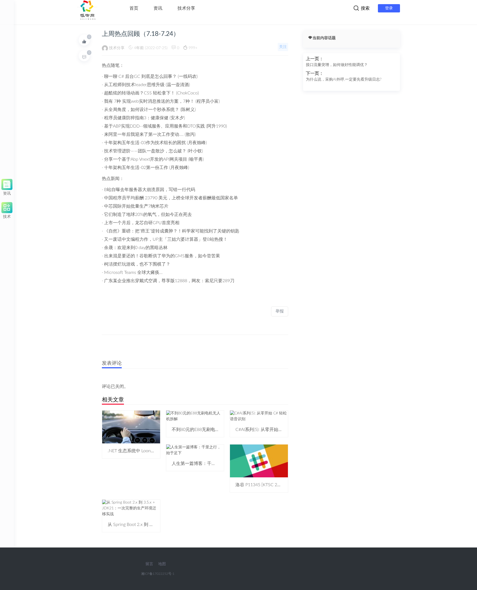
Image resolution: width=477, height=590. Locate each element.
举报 (279, 311)
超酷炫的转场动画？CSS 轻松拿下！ (140, 93)
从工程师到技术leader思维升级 (134, 85)
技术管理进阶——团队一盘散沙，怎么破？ (145, 151)
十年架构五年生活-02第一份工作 (136, 167)
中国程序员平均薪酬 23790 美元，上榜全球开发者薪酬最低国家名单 (171, 198)
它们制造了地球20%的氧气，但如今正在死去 (148, 214)
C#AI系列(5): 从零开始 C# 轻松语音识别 (273, 429)
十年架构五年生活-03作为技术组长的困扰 (145, 143)
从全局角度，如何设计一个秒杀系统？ (141, 109)
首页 (133, 8)
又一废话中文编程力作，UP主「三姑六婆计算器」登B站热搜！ (165, 239)
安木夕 (177, 118)
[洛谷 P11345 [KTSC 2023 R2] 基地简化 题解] (259, 461)
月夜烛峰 (197, 143)
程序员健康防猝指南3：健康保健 (136, 118)
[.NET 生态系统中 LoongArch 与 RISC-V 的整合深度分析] (131, 427)
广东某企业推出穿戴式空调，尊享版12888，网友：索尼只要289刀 (169, 281)
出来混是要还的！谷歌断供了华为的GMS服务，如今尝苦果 (162, 256)
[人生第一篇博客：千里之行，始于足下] (195, 450)
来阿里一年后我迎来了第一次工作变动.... (144, 134)
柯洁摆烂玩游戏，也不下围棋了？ (137, 264)
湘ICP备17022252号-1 (157, 573)
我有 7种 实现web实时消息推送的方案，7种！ (149, 101)
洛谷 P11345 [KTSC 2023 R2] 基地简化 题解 (278, 485)
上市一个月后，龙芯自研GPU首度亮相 (141, 223)
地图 (162, 564)
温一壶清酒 (178, 85)
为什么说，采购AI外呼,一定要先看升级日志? (343, 79)
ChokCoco (187, 93)
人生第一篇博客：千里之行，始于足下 (209, 463)
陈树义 (188, 109)
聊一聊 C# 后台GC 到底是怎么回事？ (140, 76)
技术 (7, 216)
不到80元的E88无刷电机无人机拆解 (207, 429)
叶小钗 (195, 151)
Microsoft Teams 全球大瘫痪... (133, 272)
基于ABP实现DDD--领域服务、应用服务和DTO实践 (154, 126)
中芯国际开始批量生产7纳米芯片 (136, 206)
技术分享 (186, 8)
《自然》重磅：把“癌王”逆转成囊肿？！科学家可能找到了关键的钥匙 (171, 231)
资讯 (157, 8)
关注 (283, 47)
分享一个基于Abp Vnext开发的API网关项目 (145, 159)
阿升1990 (216, 126)
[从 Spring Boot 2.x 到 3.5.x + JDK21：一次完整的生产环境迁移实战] (131, 508)
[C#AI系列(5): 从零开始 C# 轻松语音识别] (259, 416)
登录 (389, 8)
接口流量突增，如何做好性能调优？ (337, 65)
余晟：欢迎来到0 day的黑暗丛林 (136, 247)
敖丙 (190, 134)
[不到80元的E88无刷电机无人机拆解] (195, 416)
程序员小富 (208, 101)
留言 (149, 564)
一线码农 (188, 76)
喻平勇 (196, 159)
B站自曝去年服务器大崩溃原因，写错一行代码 (149, 189)
